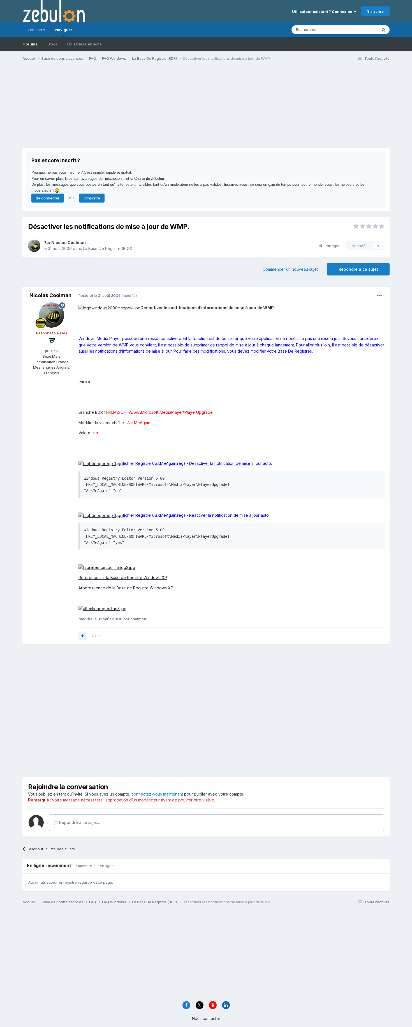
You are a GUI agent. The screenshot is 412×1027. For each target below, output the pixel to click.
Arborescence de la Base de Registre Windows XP (125, 587)
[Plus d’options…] (379, 295)
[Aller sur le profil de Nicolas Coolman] (34, 246)
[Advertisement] (124, 109)
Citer (96, 635)
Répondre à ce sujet (358, 269)
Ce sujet (363, 29)
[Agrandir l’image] (109, 307)
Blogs (52, 44)
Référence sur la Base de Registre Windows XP (122, 577)
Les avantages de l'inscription (98, 178)
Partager (331, 245)
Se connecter (47, 198)
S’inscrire (375, 11)
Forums (30, 44)
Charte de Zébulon (149, 178)
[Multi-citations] (82, 636)
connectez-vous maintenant (157, 794)
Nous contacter (206, 1018)
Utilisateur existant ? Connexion (323, 11)
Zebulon (35, 29)
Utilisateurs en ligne (84, 44)
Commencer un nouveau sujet (290, 269)
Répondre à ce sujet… (79, 822)
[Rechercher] (383, 29)
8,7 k (53, 351)
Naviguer (63, 29)
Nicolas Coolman (68, 242)
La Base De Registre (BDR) (108, 248)
